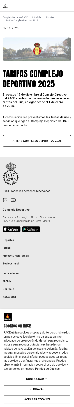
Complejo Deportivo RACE (15, 17)
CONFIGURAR (35, 379)
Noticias (50, 17)
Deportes (8, 240)
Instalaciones (11, 273)
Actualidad (37, 17)
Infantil (7, 247)
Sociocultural (11, 263)
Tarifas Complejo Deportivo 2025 (22, 20)
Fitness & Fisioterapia (16, 255)
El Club (7, 281)
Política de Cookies (47, 368)
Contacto (8, 289)
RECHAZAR (37, 389)
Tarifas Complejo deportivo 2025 (36, 141)
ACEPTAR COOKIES (37, 399)
